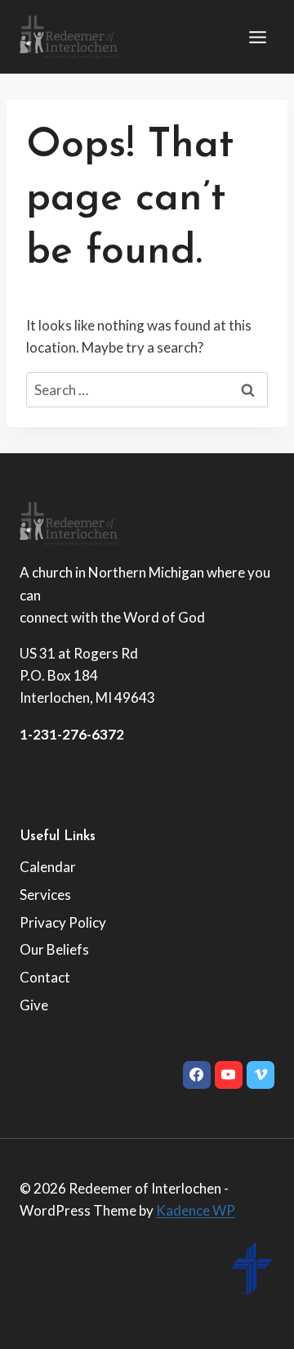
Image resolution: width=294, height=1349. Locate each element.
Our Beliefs (54, 949)
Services (45, 894)
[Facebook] (197, 1075)
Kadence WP (195, 1210)
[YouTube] (229, 1075)
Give (34, 1005)
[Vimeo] (260, 1075)
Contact (45, 977)
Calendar (48, 866)
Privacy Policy (63, 922)
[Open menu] (257, 37)
